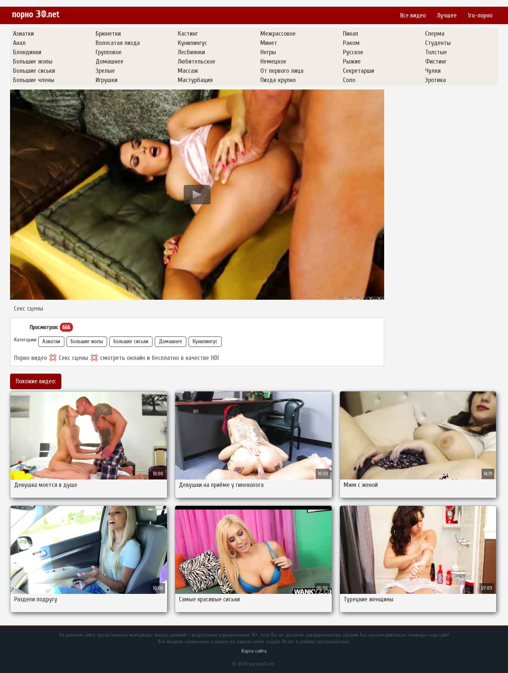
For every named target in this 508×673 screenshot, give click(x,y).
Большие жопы (87, 341)
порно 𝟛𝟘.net (36, 14)
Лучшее (447, 15)
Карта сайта (254, 651)
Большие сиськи (130, 341)
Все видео (413, 15)
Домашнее (170, 341)
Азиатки (51, 341)
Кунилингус (205, 341)
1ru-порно (480, 15)
